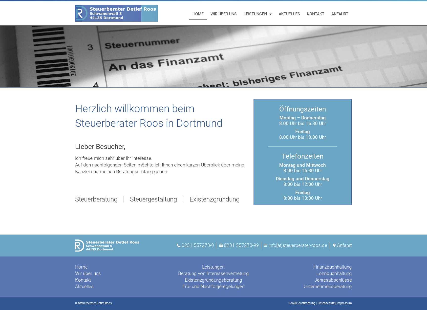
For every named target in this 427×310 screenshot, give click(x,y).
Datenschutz (326, 303)
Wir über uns (224, 14)
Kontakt (315, 14)
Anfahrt (339, 14)
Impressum (344, 303)
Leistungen (255, 14)
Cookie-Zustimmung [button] (302, 303)
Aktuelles (289, 14)
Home (198, 14)
